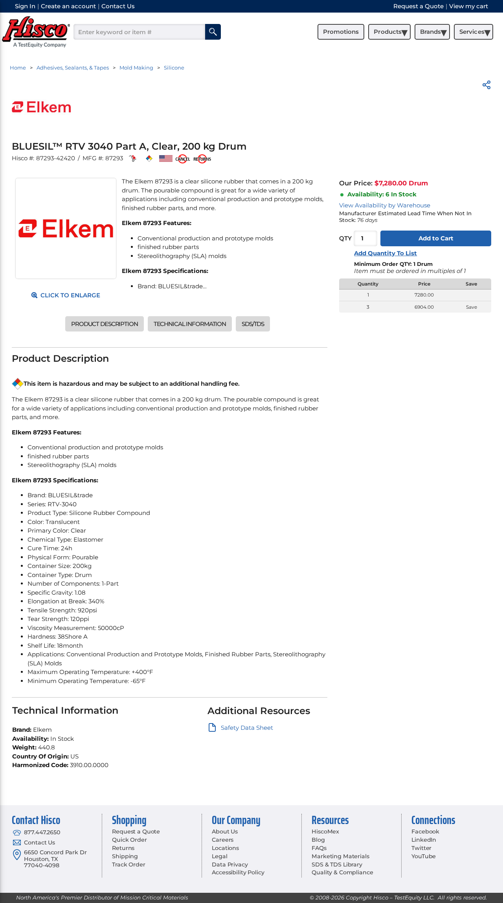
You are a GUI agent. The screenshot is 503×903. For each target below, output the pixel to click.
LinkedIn (423, 840)
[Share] (486, 86)
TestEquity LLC (413, 897)
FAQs (319, 848)
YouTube (423, 856)
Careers (222, 840)
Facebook (425, 831)
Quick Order (129, 840)
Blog (318, 840)
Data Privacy (230, 864)
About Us (225, 831)
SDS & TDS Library (337, 864)
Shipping (125, 856)
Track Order (128, 864)
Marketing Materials (340, 856)
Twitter (421, 848)
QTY (345, 238)
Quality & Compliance (342, 872)
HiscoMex (325, 831)
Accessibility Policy (238, 872)
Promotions (341, 31)
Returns (123, 848)
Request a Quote (136, 831)
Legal (219, 856)
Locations (225, 848)
